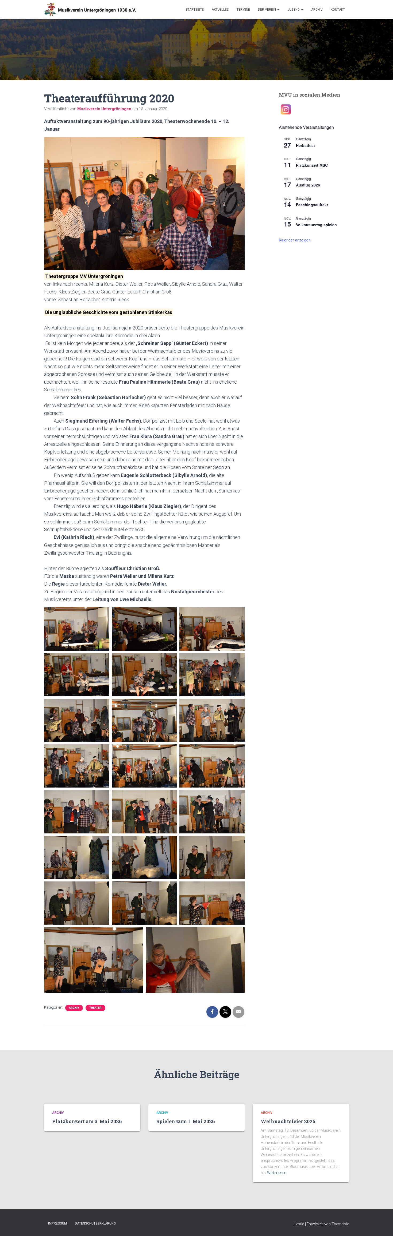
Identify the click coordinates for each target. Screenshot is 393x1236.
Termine (243, 9)
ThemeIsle (340, 1224)
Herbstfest (305, 145)
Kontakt (338, 9)
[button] (278, 9)
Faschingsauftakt (312, 204)
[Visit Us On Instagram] (285, 109)
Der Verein (267, 9)
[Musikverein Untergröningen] (90, 9)
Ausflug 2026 (308, 185)
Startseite (195, 9)
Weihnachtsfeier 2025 (288, 1121)
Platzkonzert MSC (312, 165)
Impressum (57, 1223)
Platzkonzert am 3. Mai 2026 (87, 1121)
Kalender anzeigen (295, 240)
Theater (95, 1007)
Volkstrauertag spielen (316, 224)
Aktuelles (220, 9)
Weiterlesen (276, 1173)
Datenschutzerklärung (95, 1223)
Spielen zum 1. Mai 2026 (185, 1121)
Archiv (317, 9)
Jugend (293, 9)
